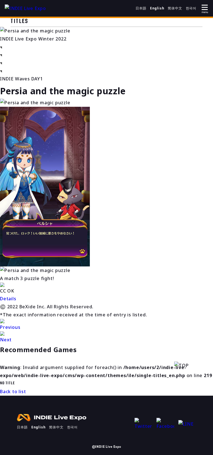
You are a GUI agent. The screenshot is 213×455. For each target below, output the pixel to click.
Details (8, 299)
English (157, 8)
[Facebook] (165, 424)
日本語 (141, 8)
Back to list (13, 391)
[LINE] (187, 424)
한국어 (191, 8)
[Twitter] (143, 424)
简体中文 (175, 8)
